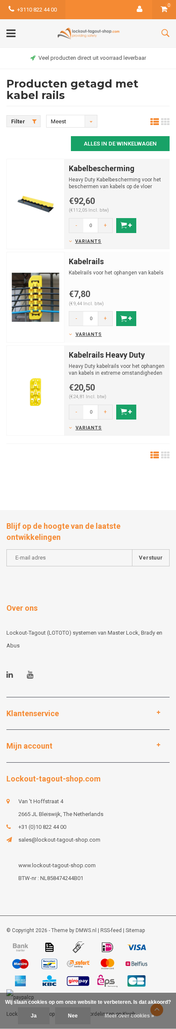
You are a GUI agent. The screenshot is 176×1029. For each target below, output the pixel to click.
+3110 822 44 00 (37, 9)
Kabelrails (86, 261)
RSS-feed (111, 930)
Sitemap (135, 930)
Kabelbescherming (102, 168)
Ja (34, 1016)
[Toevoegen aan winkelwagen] (126, 225)
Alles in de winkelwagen (120, 143)
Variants (88, 241)
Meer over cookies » (129, 1016)
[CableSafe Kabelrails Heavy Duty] (35, 390)
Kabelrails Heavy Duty (107, 354)
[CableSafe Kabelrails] (35, 297)
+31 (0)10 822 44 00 (42, 827)
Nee (73, 1016)
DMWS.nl (86, 930)
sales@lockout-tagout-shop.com (59, 840)
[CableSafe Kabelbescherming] (35, 204)
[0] (164, 9)
